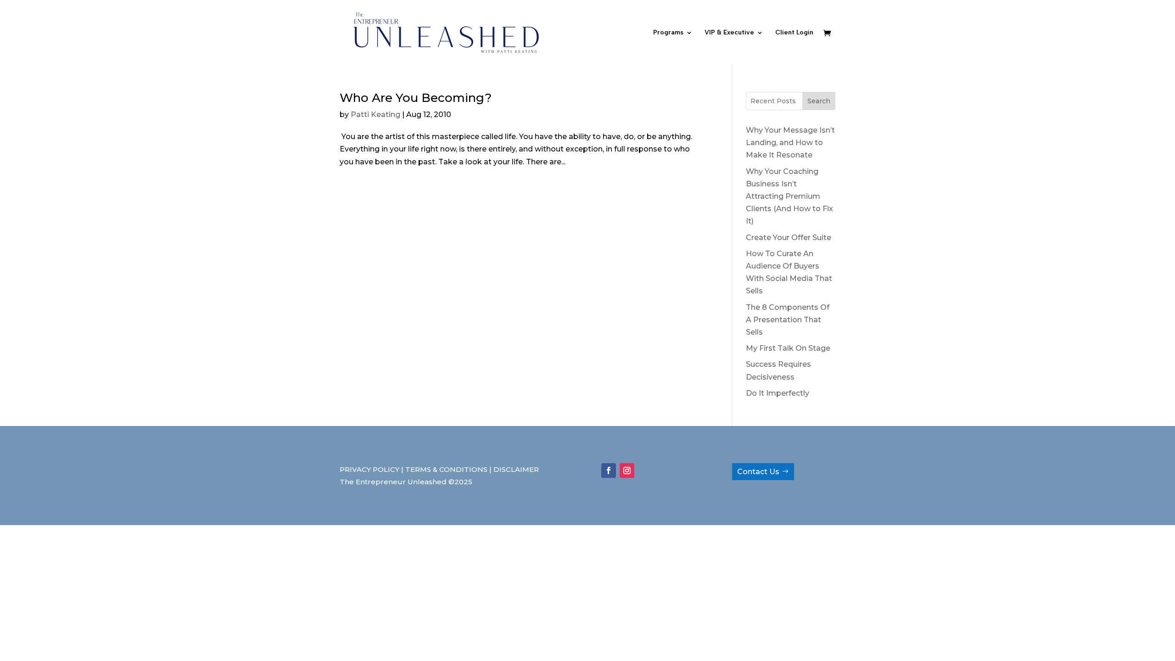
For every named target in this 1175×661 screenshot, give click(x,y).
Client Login (794, 32)
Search (818, 101)
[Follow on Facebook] (608, 470)
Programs (668, 32)
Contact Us (758, 471)
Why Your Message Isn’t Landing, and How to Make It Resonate (790, 142)
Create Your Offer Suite (788, 237)
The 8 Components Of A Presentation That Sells (787, 319)
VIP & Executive (729, 32)
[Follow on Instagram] (627, 470)
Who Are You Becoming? (416, 97)
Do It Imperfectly (777, 393)
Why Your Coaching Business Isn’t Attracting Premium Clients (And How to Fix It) (789, 196)
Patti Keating (375, 114)
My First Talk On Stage (788, 348)
